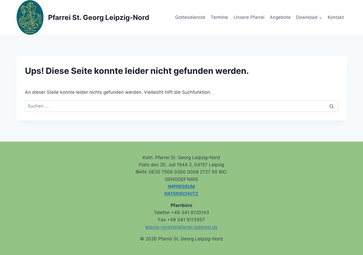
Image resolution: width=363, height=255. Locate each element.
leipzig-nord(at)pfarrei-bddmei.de (181, 227)
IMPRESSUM (181, 186)
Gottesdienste (190, 17)
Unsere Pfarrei (249, 17)
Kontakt (336, 17)
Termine (219, 17)
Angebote (280, 17)
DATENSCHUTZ (181, 193)
